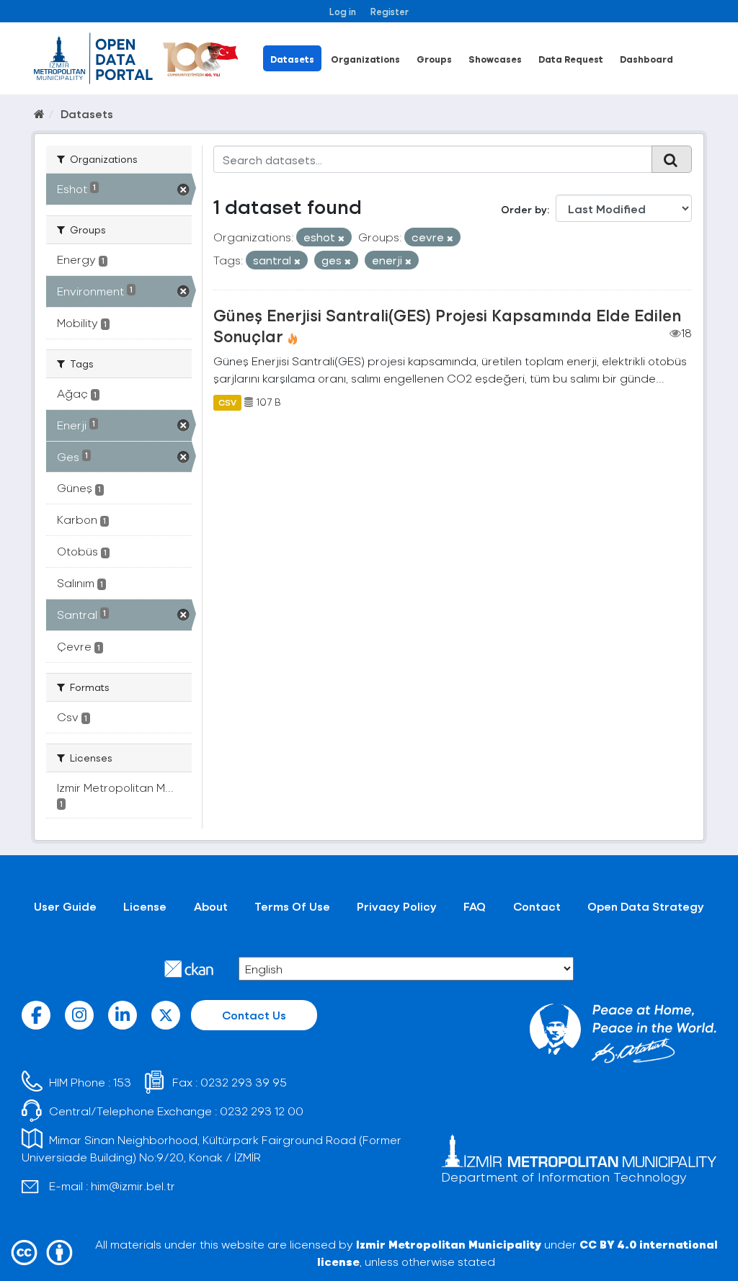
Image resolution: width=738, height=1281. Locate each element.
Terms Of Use (292, 906)
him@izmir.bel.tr (133, 1185)
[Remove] (341, 238)
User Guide (65, 906)
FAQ (474, 906)
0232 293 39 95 (243, 1081)
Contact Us (254, 1014)
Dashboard (646, 59)
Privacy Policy (397, 906)
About (211, 906)
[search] (672, 159)
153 (122, 1081)
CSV (227, 402)
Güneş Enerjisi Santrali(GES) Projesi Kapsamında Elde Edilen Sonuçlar (447, 325)
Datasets (292, 59)
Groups (434, 59)
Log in (342, 11)
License (144, 906)
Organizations (365, 59)
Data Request (570, 59)
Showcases (495, 59)
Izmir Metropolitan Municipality (448, 1243)
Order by (524, 209)
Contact (537, 906)
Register (389, 11)
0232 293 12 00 (261, 1110)
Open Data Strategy (645, 906)
